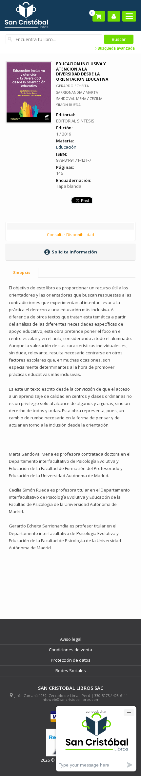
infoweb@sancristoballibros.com (70, 699)
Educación (66, 147)
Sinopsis (21, 272)
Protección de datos (71, 660)
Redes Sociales (70, 670)
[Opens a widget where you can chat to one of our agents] (96, 738)
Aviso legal (70, 639)
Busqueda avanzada (116, 48)
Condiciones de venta (70, 650)
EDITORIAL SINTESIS (75, 121)
